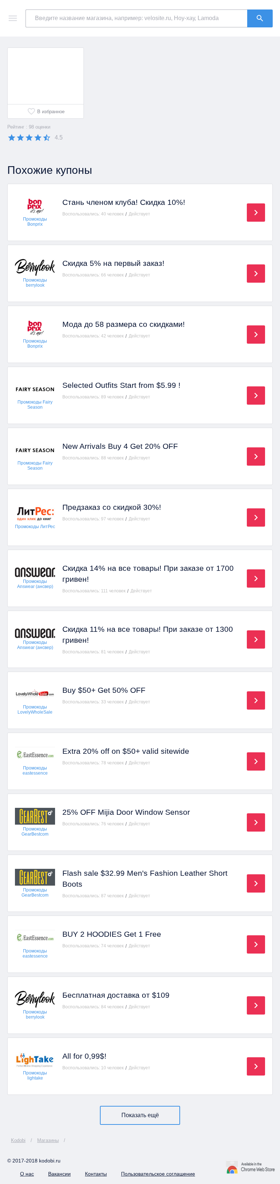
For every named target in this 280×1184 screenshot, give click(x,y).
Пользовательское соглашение (158, 1174)
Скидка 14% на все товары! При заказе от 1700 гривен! (148, 573)
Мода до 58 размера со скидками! (123, 324)
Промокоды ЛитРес (35, 526)
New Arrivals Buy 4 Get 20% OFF (120, 446)
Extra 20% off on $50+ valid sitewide (125, 751)
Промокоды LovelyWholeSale (35, 709)
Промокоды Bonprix (35, 222)
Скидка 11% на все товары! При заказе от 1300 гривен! (147, 634)
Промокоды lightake (35, 1075)
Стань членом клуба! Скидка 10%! (123, 202)
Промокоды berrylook (35, 283)
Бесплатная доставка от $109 (116, 995)
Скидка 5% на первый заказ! (113, 263)
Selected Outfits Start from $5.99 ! (121, 385)
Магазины (48, 1140)
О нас (27, 1174)
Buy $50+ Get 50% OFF (103, 690)
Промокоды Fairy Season (35, 405)
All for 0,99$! (84, 1056)
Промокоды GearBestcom (35, 831)
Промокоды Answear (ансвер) (35, 584)
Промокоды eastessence (35, 770)
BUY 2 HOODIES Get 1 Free (111, 934)
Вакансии (59, 1174)
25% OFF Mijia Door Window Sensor (126, 812)
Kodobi (18, 1140)
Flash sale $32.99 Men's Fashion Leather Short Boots (145, 878)
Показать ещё (140, 1115)
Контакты (96, 1174)
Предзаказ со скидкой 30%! (111, 507)
